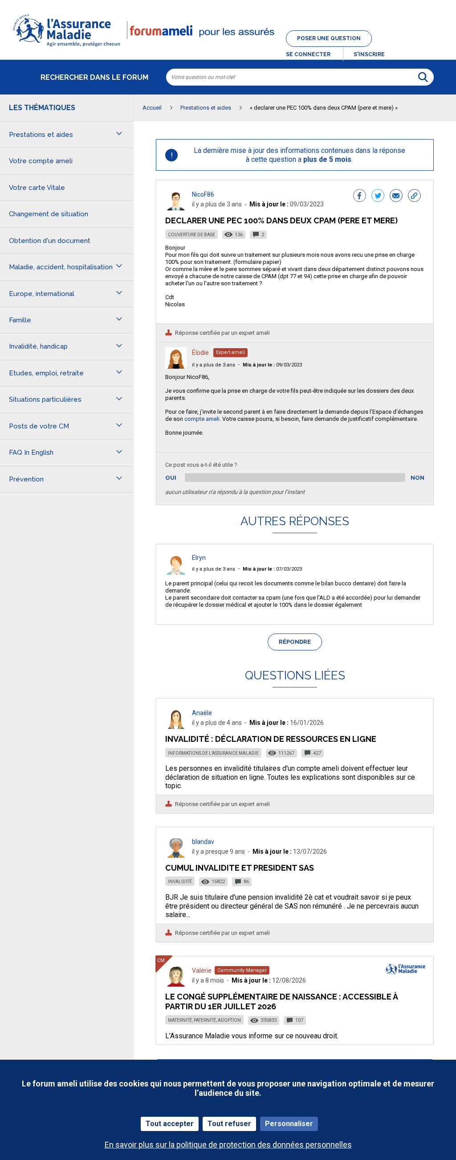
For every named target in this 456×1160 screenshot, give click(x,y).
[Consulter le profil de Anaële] (176, 726)
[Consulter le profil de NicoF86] (176, 208)
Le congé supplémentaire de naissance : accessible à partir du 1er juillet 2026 (281, 1001)
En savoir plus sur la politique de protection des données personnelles (228, 1144)
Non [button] (417, 477)
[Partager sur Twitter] (377, 196)
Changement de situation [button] (48, 214)
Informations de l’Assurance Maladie (213, 753)
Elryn (199, 557)
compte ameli (202, 418)
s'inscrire (369, 54)
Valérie (202, 970)
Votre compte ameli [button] (41, 161)
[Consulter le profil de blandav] (176, 855)
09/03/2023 (272, 365)
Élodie (200, 352)
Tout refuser (229, 1123)
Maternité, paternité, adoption (204, 1020)
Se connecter (308, 54)
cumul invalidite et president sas (239, 867)
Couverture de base (191, 234)
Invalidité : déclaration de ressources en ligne (270, 739)
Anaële (202, 712)
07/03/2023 (272, 569)
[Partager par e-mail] (396, 196)
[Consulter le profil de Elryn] (176, 572)
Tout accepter (170, 1123)
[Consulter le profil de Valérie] (176, 984)
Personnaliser (289, 1123)
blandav (203, 841)
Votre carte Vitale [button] (37, 188)
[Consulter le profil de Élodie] (176, 366)
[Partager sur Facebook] (359, 196)
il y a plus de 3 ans (213, 365)
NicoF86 (203, 194)
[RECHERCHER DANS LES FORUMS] (423, 77)
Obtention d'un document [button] (49, 241)
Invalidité (180, 881)
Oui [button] (181, 477)
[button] (228, 47)
